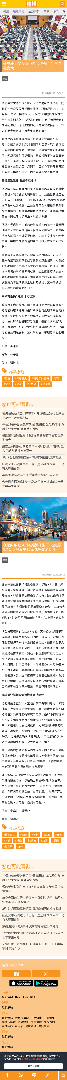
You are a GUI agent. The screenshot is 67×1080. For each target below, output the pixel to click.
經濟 (24, 834)
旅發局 (9, 846)
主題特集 (34, 11)
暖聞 (33, 997)
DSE (7, 384)
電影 (47, 834)
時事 (46, 11)
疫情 (7, 378)
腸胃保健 (36, 1022)
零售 (35, 834)
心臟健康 (23, 1022)
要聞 (17, 997)
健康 (6, 11)
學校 (19, 384)
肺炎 (57, 378)
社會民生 (10, 834)
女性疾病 (7, 1026)
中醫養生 (49, 1018)
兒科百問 (49, 1022)
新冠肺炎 (21, 378)
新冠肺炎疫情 (41, 378)
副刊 (56, 11)
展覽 (59, 834)
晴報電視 (18, 11)
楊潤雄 (46, 384)
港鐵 (19, 840)
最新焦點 (7, 997)
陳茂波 (32, 840)
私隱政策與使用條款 (32, 1059)
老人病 (19, 1026)
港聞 (5, 78)
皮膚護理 (30, 1026)
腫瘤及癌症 (9, 1022)
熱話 (25, 997)
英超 (45, 840)
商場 (7, 840)
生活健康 (36, 1018)
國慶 (56, 840)
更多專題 (43, 1026)
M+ (21, 846)
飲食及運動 (22, 1018)
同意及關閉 (33, 1066)
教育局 (32, 384)
